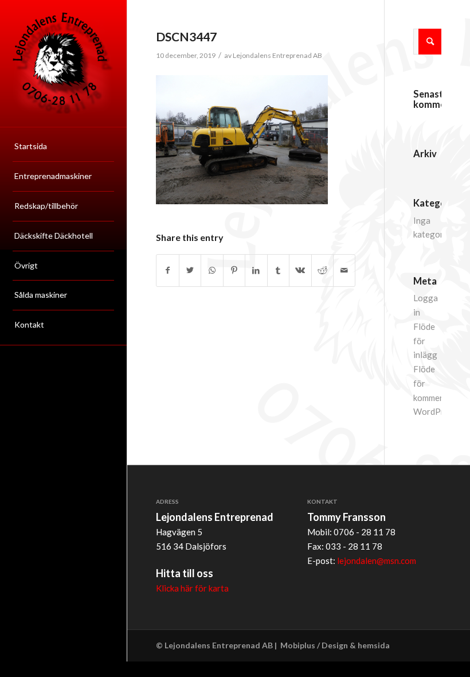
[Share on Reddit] (322, 270)
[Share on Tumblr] (278, 270)
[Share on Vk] (300, 270)
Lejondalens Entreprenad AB (277, 55)
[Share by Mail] (344, 270)
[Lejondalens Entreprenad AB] (63, 63)
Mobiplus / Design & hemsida (335, 645)
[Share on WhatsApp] (211, 270)
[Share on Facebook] (167, 270)
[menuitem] (63, 147)
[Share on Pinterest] (234, 270)
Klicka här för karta (192, 588)
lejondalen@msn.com (376, 560)
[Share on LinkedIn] (256, 270)
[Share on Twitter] (190, 270)
